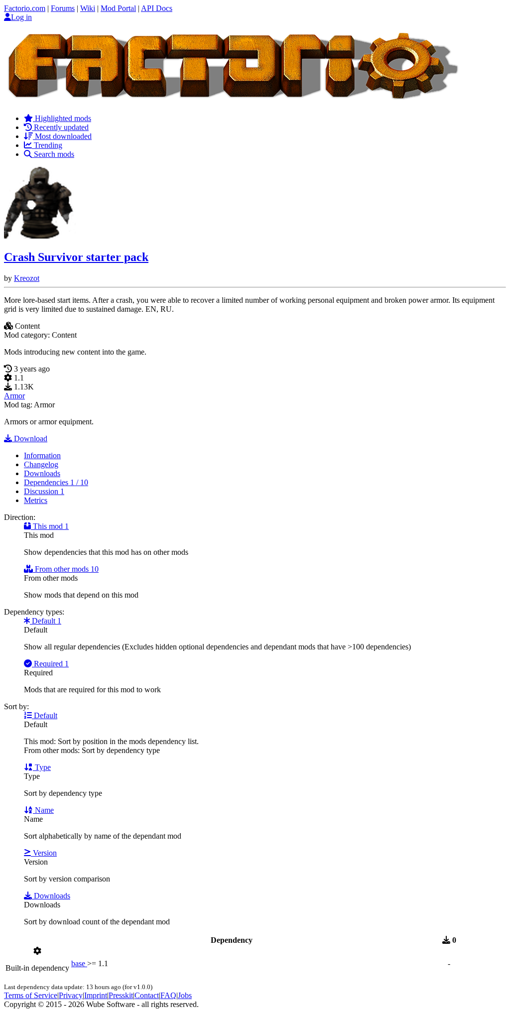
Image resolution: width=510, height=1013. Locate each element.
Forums (63, 8)
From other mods (66, 569)
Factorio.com (24, 8)
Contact (146, 995)
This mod (50, 526)
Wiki (87, 8)
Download (29, 438)
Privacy (71, 995)
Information (42, 455)
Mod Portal (118, 8)
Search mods (53, 154)
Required (50, 663)
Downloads (42, 473)
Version (44, 853)
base (79, 963)
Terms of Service (30, 995)
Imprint (95, 995)
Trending (47, 145)
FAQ (168, 995)
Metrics (35, 500)
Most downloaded (62, 136)
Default (45, 621)
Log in (21, 17)
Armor (14, 395)
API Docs (156, 8)
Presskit (121, 995)
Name (43, 810)
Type (42, 767)
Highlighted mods (62, 118)
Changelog (41, 464)
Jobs (185, 995)
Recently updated (60, 127)
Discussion (44, 491)
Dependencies (56, 482)
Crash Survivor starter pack (76, 257)
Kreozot (26, 278)
